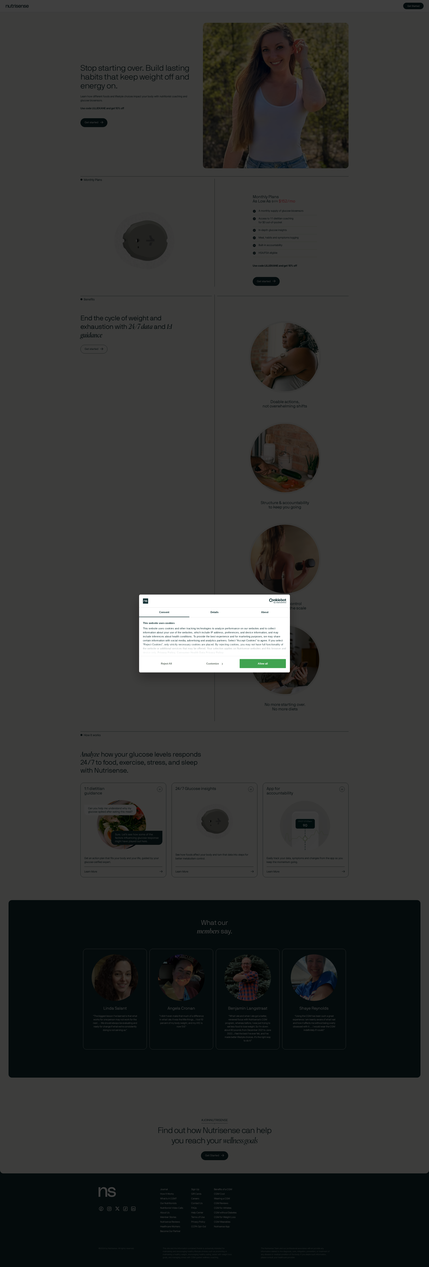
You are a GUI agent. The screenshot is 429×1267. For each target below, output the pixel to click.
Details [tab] (214, 612)
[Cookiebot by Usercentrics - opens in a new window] (271, 601)
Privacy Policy (166, 652)
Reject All (166, 663)
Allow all (263, 663)
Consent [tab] (164, 612)
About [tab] (264, 612)
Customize (212, 663)
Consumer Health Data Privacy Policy (200, 652)
